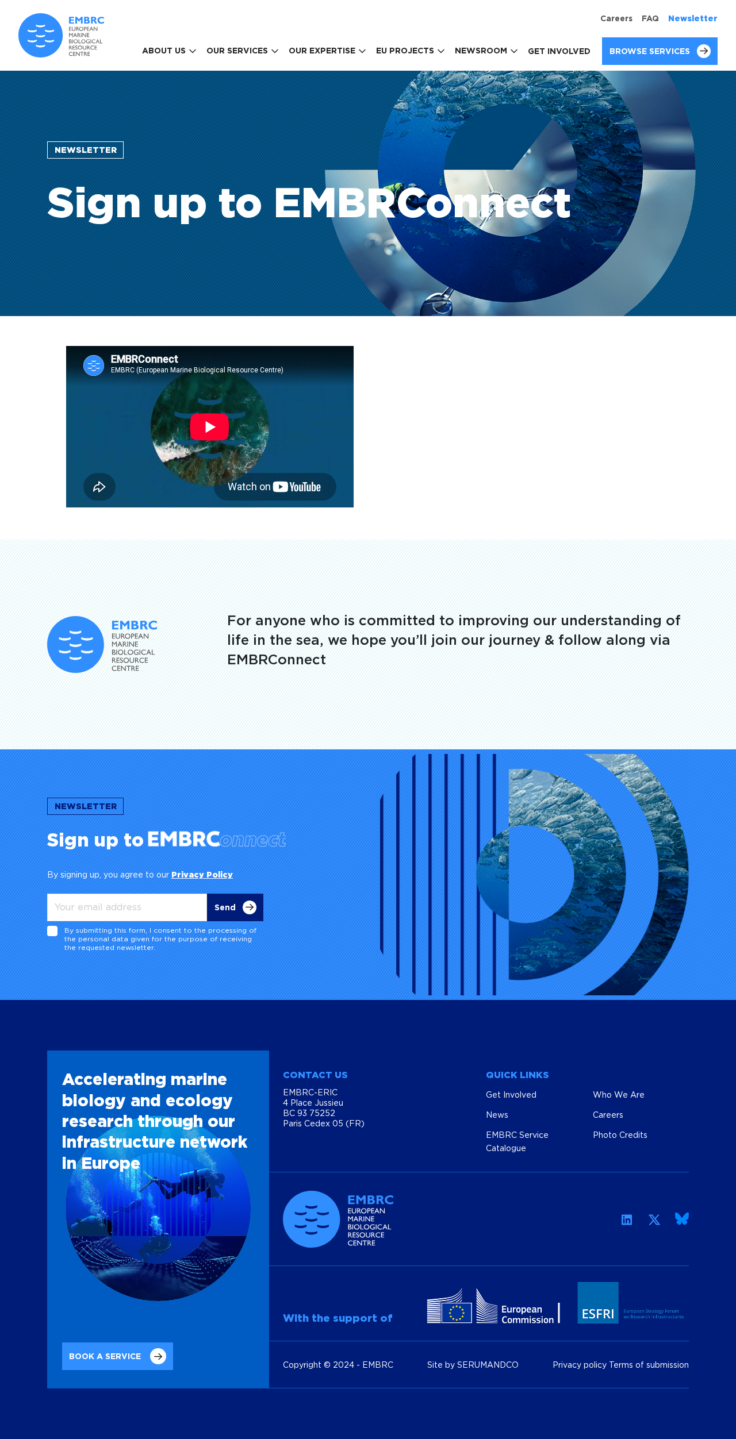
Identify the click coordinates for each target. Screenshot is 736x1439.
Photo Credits (620, 1134)
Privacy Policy (202, 874)
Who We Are (619, 1094)
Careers (616, 18)
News (497, 1114)
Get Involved (559, 51)
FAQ (650, 18)
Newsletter (693, 18)
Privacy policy (581, 1364)
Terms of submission (649, 1364)
